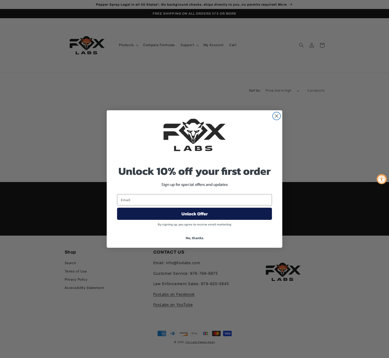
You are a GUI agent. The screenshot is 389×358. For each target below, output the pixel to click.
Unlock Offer (194, 213)
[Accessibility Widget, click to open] (382, 179)
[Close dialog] (276, 116)
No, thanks (195, 238)
